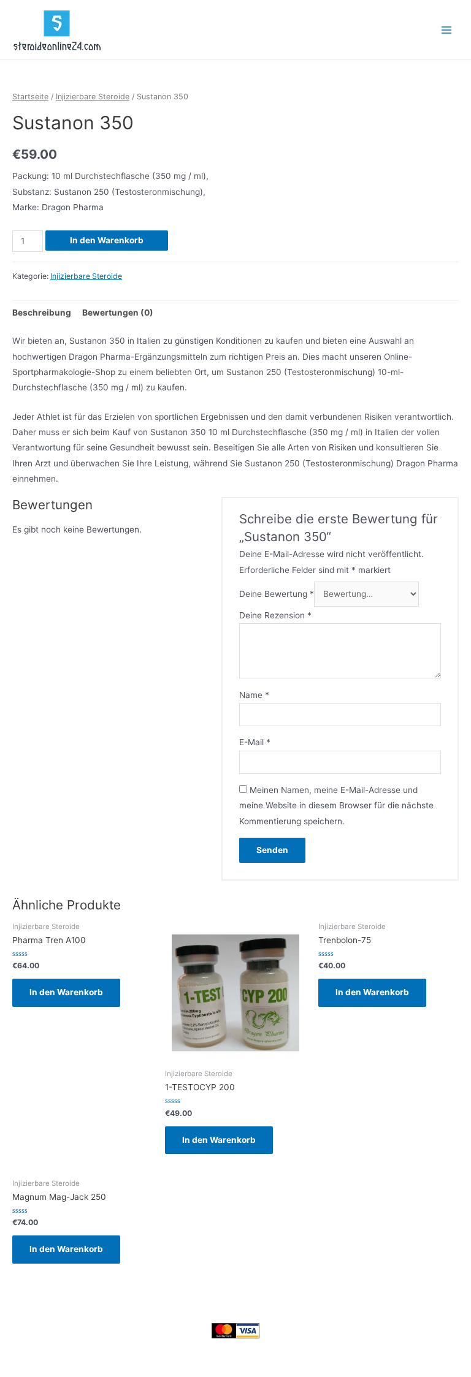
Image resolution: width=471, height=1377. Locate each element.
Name (254, 695)
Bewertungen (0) (117, 312)
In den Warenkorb (107, 240)
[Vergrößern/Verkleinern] (140, 1349)
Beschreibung (41, 312)
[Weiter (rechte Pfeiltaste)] (66, 1368)
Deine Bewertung (276, 594)
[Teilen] (66, 1349)
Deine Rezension (275, 615)
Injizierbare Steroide (92, 96)
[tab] (41, 313)
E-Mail (254, 742)
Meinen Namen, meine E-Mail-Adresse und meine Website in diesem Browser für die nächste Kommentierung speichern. (336, 805)
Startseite (30, 96)
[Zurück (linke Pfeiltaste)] (29, 1368)
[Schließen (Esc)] (29, 1349)
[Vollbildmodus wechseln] (103, 1349)
